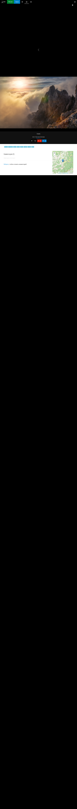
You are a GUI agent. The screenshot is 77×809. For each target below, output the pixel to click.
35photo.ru (38, 138)
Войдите (6, 164)
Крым (17, 2)
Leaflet (60, 173)
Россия (10, 2)
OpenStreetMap (65, 173)
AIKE (4, 1)
